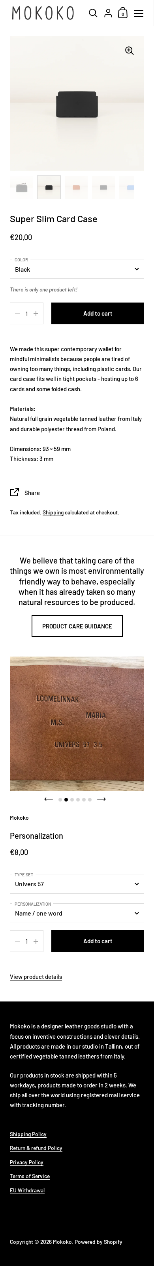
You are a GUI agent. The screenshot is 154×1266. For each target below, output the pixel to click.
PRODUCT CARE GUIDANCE (77, 626)
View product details (36, 976)
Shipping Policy (28, 1134)
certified (21, 1056)
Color (21, 259)
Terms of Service (30, 1176)
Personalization (33, 903)
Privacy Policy (26, 1162)
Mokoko (62, 1241)
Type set (24, 874)
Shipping (53, 512)
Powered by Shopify (98, 1241)
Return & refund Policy (36, 1147)
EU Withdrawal (27, 1190)
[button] (48, 799)
